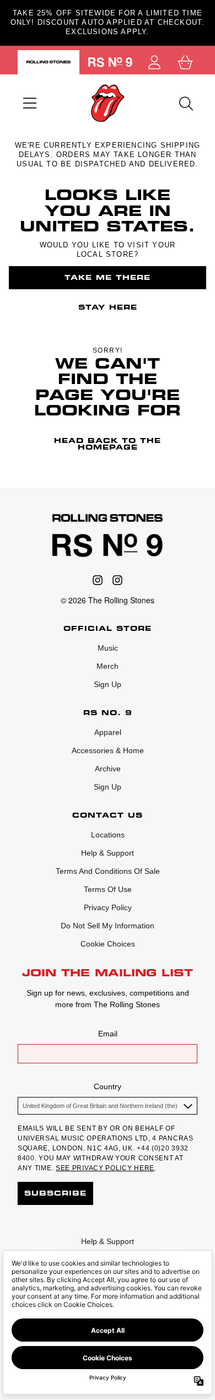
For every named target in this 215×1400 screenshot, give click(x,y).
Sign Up (107, 684)
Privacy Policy (108, 907)
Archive (108, 768)
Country (107, 1086)
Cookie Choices (107, 943)
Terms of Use (108, 889)
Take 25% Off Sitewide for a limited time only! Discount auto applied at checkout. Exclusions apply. (107, 22)
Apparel (107, 732)
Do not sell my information (107, 925)
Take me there (107, 277)
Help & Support (107, 852)
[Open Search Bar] (185, 103)
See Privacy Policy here (105, 1168)
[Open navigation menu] (30, 103)
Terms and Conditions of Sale (108, 871)
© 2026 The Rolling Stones (107, 600)
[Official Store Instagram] (97, 580)
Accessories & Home (108, 750)
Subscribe (55, 1193)
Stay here (107, 307)
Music (108, 648)
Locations (108, 834)
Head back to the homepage (107, 444)
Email (107, 1033)
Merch (107, 666)
